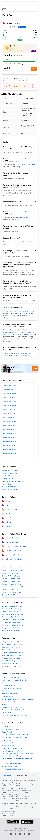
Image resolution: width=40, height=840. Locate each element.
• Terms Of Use (12, 826)
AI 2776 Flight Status (9, 417)
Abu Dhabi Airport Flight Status (12, 655)
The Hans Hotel (7, 726)
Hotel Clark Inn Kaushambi (11, 743)
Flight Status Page (9, 332)
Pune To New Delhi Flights (10, 617)
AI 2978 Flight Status (9, 389)
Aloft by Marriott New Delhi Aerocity (14, 680)
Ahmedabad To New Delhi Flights (13, 614)
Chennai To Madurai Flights (11, 578)
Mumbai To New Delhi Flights (12, 606)
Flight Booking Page (26, 334)
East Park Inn (6, 740)
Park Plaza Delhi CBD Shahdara (12, 769)
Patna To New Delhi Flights (11, 622)
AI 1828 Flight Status (9, 393)
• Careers (18, 826)
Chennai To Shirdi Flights (10, 595)
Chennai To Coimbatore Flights (12, 570)
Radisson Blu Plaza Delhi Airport (13, 710)
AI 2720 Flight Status (9, 453)
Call (34, 69)
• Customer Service (25, 826)
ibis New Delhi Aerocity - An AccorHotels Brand (18, 699)
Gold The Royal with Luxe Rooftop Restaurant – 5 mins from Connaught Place (19, 755)
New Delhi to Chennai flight (24, 313)
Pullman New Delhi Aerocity (11, 688)
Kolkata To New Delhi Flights (11, 611)
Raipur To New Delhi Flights (11, 630)
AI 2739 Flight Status (9, 441)
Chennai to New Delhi (27, 311)
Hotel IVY (5, 704)
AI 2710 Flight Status (9, 405)
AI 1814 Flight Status (9, 445)
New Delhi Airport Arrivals (11, 476)
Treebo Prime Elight (8, 685)
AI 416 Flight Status (9, 437)
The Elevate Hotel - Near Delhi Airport (14, 737)
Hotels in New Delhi (8, 484)
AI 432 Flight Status (9, 413)
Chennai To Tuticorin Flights (11, 584)
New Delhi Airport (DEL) (27, 217)
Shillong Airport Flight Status (12, 663)
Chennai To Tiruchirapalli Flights (13, 587)
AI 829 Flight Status (9, 397)
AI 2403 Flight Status (9, 409)
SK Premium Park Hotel (9, 766)
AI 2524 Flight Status (9, 433)
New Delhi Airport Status (10, 470)
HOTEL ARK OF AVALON (10, 702)
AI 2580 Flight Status (9, 385)
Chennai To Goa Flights (10, 573)
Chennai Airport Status (9, 473)
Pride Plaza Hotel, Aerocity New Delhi (14, 715)
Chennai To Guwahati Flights (11, 581)
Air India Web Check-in (9, 487)
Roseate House (7, 683)
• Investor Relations (18, 828)
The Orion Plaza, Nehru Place (11, 763)
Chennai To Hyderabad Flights (12, 592)
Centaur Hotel (6, 712)
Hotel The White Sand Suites (11, 677)
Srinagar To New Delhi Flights (12, 628)
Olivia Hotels (6, 691)
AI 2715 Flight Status (9, 421)
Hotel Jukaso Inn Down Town (12, 751)
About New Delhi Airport (10, 489)
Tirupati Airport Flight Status (11, 658)
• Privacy (6, 826)
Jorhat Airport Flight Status (11, 666)
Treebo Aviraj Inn (7, 732)
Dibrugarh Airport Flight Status (12, 650)
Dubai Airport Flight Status (11, 647)
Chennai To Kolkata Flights (11, 576)
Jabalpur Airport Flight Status (12, 644)
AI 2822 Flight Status (9, 429)
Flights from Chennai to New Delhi (13, 481)
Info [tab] (33, 775)
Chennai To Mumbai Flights (11, 589)
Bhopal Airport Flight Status (11, 661)
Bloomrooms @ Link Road (11, 729)
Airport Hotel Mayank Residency (13, 707)
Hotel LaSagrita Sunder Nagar (12, 748)
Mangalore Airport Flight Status (13, 642)
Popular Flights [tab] (8, 775)
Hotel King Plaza (7, 696)
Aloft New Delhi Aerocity (10, 693)
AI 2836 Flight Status (9, 449)
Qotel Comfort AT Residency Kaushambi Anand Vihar (18, 760)
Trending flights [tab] (22, 775)
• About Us (33, 826)
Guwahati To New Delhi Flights (12, 625)
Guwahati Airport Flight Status (12, 652)
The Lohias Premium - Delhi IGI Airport (15, 735)
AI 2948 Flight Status (9, 401)
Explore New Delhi (8, 478)
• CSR (24, 828)
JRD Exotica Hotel (8, 745)
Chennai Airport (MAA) (27, 164)
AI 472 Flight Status (9, 425)
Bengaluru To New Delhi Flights (12, 609)
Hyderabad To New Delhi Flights (13, 619)
